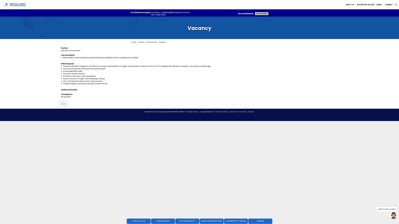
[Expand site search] (396, 4)
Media (379, 4)
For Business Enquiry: (141, 12)
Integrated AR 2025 (365, 4)
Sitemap (251, 112)
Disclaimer (233, 112)
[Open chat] (393, 215)
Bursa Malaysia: (246, 13)
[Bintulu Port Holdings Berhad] (14, 5)
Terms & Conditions (221, 112)
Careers (388, 4)
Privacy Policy (242, 112)
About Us (350, 4)
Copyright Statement (207, 112)
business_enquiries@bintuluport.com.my (170, 12)
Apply (63, 104)
